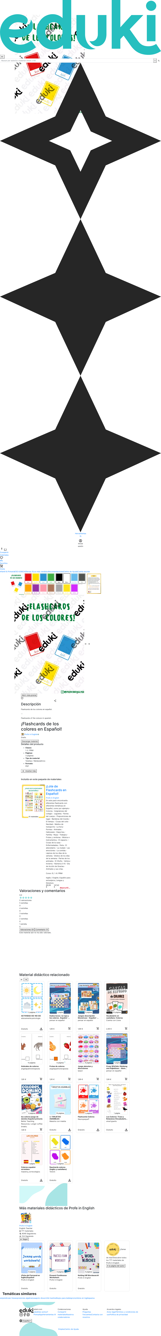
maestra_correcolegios (30, 1172)
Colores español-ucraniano (28, 1168)
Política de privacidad (119, 1314)
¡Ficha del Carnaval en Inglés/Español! (30, 1276)
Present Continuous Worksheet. (58, 1276)
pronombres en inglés (80, 1298)
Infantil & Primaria (7, 571)
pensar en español (57, 1020)
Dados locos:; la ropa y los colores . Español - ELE (59, 1017)
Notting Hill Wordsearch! (88, 1275)
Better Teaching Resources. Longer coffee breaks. (31, 1124)
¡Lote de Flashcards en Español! (56, 790)
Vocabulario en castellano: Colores (114, 1017)
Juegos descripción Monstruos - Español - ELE (87, 1017)
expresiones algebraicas (25, 1298)
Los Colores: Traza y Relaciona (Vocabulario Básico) (116, 1118)
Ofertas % (29, 571)
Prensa (36, 1314)
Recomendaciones (55, 571)
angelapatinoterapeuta (30, 1069)
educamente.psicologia (30, 1018)
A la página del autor (115, 1266)
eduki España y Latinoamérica (31, 938)
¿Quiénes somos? (41, 1312)
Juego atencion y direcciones (85, 1067)
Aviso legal (111, 1312)
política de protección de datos (51, 968)
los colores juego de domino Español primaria (31, 1118)
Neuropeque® (83, 1119)
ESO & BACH (20, 571)
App (41, 1314)
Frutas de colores (57, 1066)
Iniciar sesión (25, 971)
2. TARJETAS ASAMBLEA (55, 1118)
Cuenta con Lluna (113, 1020)
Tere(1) (52, 1172)
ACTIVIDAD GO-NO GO (31, 1016)
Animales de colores (30, 1066)
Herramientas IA (49, 1314)
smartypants (111, 1121)
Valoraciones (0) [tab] (27, 929)
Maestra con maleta (58, 1121)
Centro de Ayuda (70, 571)
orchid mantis (49, 1298)
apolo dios (39, 1298)
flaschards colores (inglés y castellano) (58, 1168)
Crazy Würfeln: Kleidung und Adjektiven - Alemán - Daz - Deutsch (116, 1067)
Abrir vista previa (29, 695)
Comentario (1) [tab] (42, 929)
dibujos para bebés (63, 1298)
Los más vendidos (40, 571)
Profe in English (31, 734)
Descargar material (30, 741)
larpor (80, 1071)
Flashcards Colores (86, 1117)
